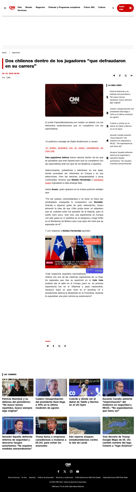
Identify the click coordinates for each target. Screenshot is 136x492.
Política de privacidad (46, 477)
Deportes (16, 52)
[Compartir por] (131, 75)
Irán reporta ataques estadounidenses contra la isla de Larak (83, 439)
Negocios (40, 7)
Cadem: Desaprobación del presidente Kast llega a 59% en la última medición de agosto (122, 112)
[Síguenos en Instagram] (71, 471)
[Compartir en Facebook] (119, 75)
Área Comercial (14, 477)
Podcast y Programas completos (64, 7)
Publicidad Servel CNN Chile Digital (88, 477)
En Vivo (24, 477)
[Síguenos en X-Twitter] (65, 471)
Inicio (4, 52)
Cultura (101, 7)
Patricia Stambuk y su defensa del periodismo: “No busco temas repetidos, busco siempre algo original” (121, 97)
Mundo (28, 7)
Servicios (22, 10)
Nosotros (32, 477)
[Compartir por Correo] (114, 75)
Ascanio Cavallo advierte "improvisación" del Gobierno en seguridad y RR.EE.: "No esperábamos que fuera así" (121, 141)
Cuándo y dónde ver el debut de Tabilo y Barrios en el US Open (120, 126)
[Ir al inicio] (12, 8)
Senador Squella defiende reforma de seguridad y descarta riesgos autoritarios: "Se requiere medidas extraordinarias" (121, 158)
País (20, 7)
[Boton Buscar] (113, 8)
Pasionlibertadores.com (65, 122)
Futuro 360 (89, 7)
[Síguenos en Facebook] (58, 471)
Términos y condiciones (64, 477)
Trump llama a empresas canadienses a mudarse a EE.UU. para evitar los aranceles (51, 441)
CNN (8, 77)
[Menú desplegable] (5, 8)
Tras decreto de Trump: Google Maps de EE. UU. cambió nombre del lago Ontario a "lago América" (118, 441)
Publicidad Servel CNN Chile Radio (115, 477)
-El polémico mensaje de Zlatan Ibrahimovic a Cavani (71, 141)
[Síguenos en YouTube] (77, 471)
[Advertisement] (22, 236)
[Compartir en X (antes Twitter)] (125, 75)
